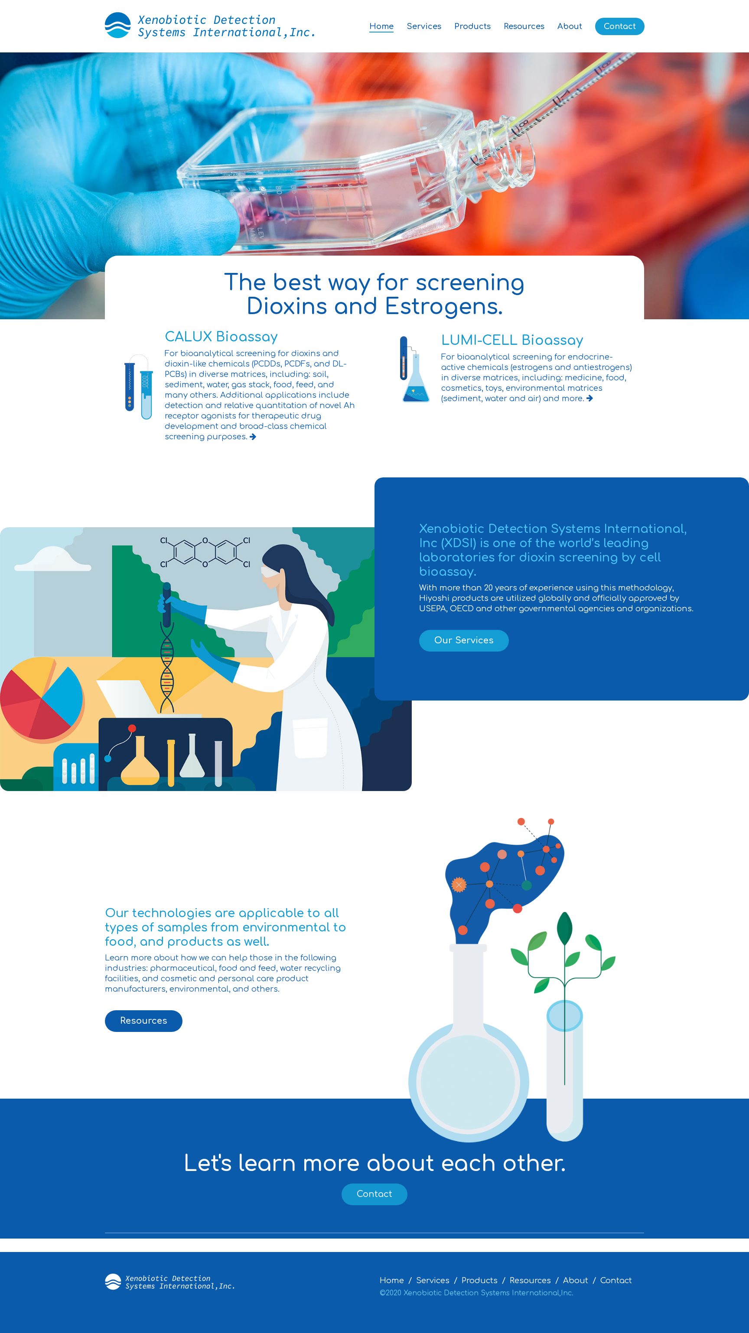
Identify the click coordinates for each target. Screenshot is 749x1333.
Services (424, 26)
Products (472, 26)
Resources (524, 26)
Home (381, 26)
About (569, 26)
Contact (620, 26)
